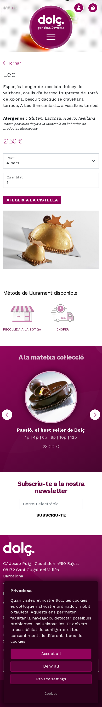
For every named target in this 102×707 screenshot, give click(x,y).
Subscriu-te (51, 515)
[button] (22, 314)
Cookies (51, 694)
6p (44, 437)
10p (62, 437)
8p (53, 437)
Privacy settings (51, 679)
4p (35, 437)
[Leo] (51, 240)
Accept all (51, 653)
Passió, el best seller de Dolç (51, 430)
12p (73, 437)
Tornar (14, 63)
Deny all (51, 666)
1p (27, 437)
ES (14, 8)
